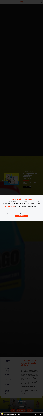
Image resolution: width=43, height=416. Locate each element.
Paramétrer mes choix (14, 212)
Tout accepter (21, 215)
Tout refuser (29, 212)
